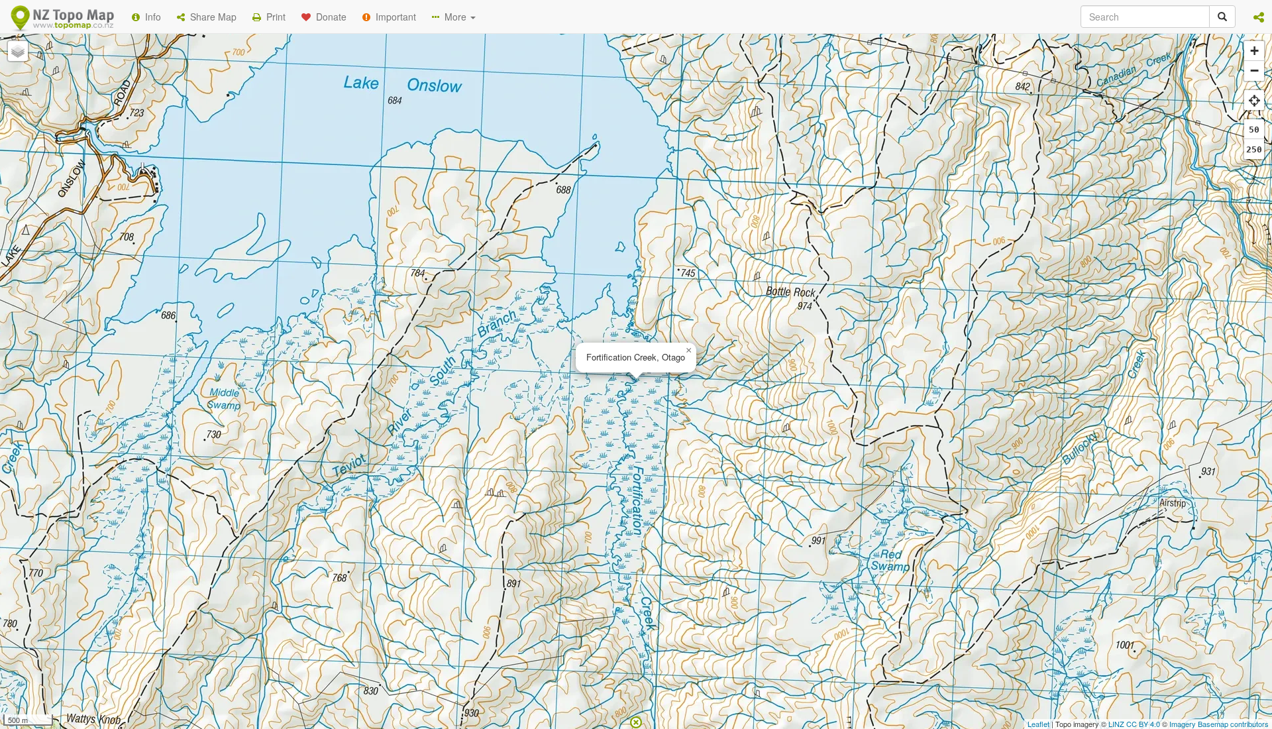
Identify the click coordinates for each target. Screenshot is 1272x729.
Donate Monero (597, 220)
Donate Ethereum (497, 220)
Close (903, 270)
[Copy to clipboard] (675, 171)
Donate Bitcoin (400, 220)
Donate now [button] (399, 171)
